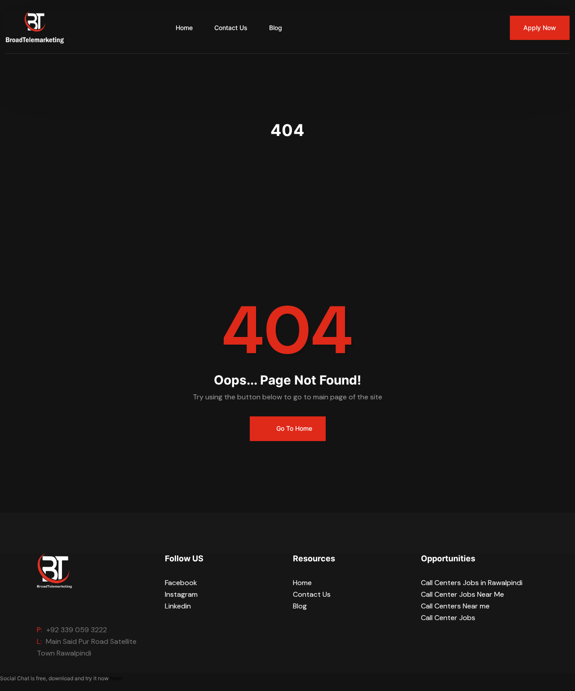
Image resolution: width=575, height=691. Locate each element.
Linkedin (178, 606)
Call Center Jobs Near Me (462, 594)
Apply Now (539, 27)
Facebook (181, 582)
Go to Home (293, 428)
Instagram (181, 594)
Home (184, 27)
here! (116, 678)
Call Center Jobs (448, 617)
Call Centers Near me (455, 606)
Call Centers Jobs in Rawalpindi (471, 582)
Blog (275, 27)
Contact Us (231, 27)
